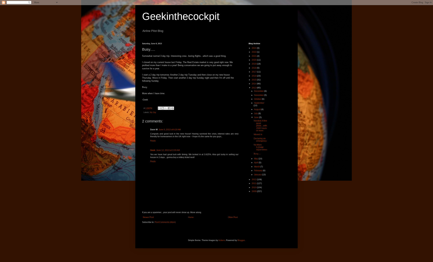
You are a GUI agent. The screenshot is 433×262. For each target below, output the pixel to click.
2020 (254, 60)
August (257, 109)
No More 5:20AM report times (260, 147)
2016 (254, 76)
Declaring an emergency (260, 139)
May (256, 159)
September (259, 103)
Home (191, 217)
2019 (254, 64)
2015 (254, 80)
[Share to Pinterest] (172, 108)
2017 (254, 72)
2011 (254, 183)
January (258, 174)
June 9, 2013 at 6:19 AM (170, 129)
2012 (254, 179)
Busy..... (257, 154)
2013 (254, 88)
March (257, 166)
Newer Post (148, 217)
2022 (254, 52)
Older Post (233, 217)
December (259, 91)
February (258, 170)
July (256, 113)
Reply (153, 141)
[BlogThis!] (162, 108)
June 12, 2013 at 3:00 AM (168, 150)
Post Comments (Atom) (165, 222)
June (256, 117)
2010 (254, 187)
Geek (152, 150)
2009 (254, 191)
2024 (254, 48)
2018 (254, 68)
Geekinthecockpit (181, 16)
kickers (222, 240)
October (258, 99)
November (259, 95)
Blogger (241, 240)
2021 (254, 56)
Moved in (258, 134)
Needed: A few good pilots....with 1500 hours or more (260, 126)
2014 (254, 83)
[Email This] (159, 108)
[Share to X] (166, 108)
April (256, 162)
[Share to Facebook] (169, 108)
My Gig (153, 112)
